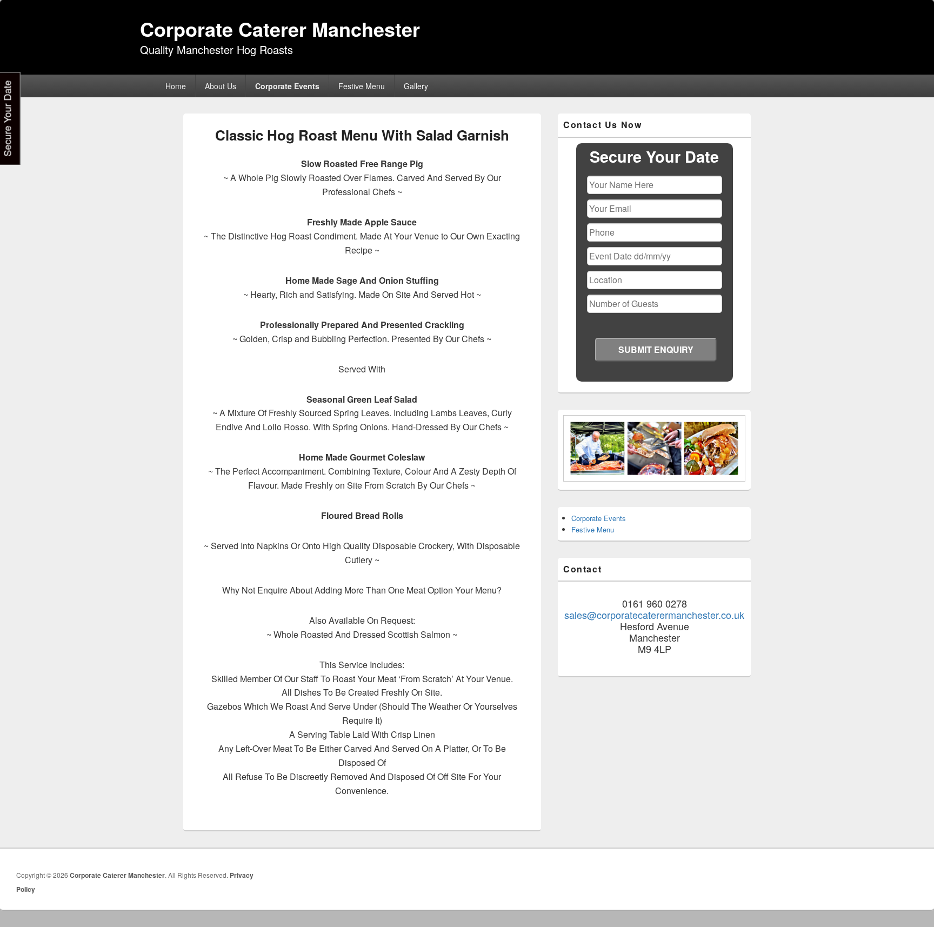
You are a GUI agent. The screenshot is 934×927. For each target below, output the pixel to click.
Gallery (416, 86)
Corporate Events (287, 86)
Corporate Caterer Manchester (280, 29)
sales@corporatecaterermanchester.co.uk (654, 615)
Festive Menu (361, 86)
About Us (220, 86)
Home (175, 86)
